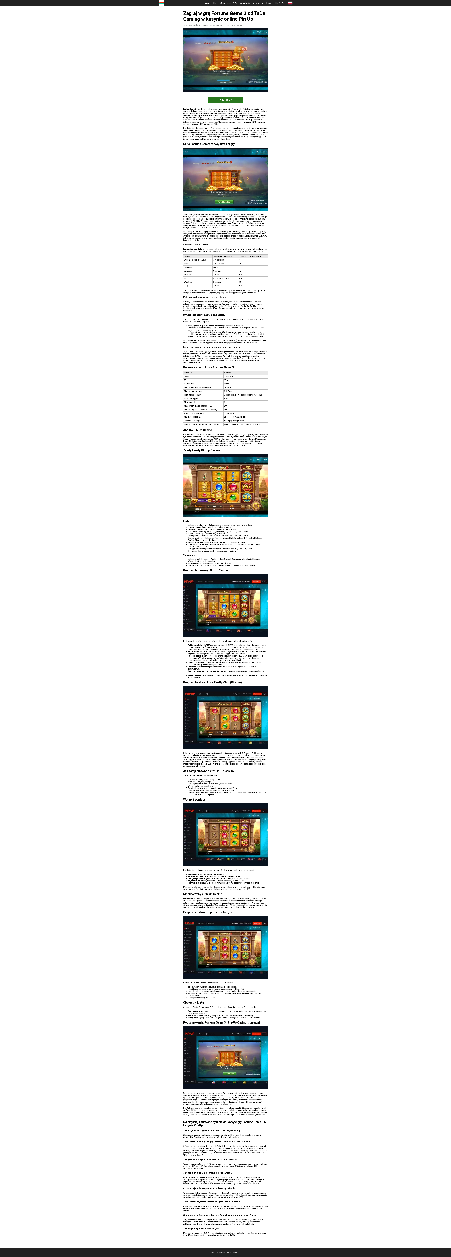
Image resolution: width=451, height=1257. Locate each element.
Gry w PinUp (266, 3)
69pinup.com (236, 1252)
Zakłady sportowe (218, 3)
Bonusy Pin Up (232, 3)
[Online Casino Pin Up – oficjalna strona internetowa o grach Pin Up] (161, 3)
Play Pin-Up (279, 3)
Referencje (256, 3)
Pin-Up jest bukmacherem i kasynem (195, 25)
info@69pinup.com (222, 1252)
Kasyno (207, 3)
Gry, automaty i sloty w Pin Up (219, 25)
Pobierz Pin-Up (244, 3)
